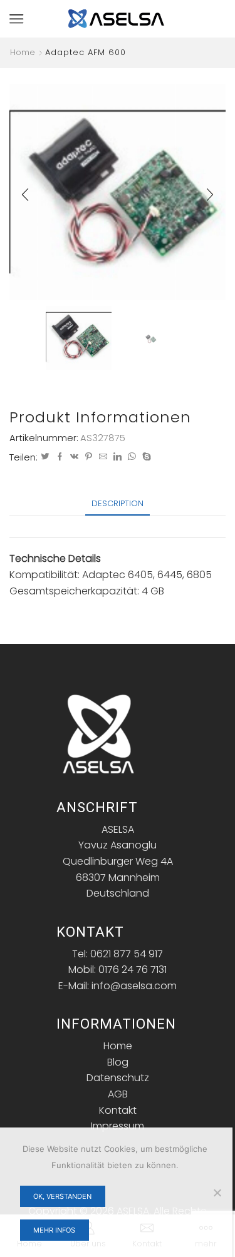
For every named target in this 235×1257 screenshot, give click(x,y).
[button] (25, 194)
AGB (118, 1094)
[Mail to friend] (103, 457)
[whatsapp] (132, 457)
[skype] (145, 457)
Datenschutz (117, 1078)
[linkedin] (117, 457)
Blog (117, 1062)
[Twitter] (45, 457)
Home (22, 52)
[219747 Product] (79, 337)
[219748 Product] (151, 339)
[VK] (74, 457)
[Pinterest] (88, 457)
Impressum (117, 1126)
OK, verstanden (62, 1196)
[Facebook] (60, 457)
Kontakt (118, 1110)
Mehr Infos (54, 1230)
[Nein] (217, 1192)
